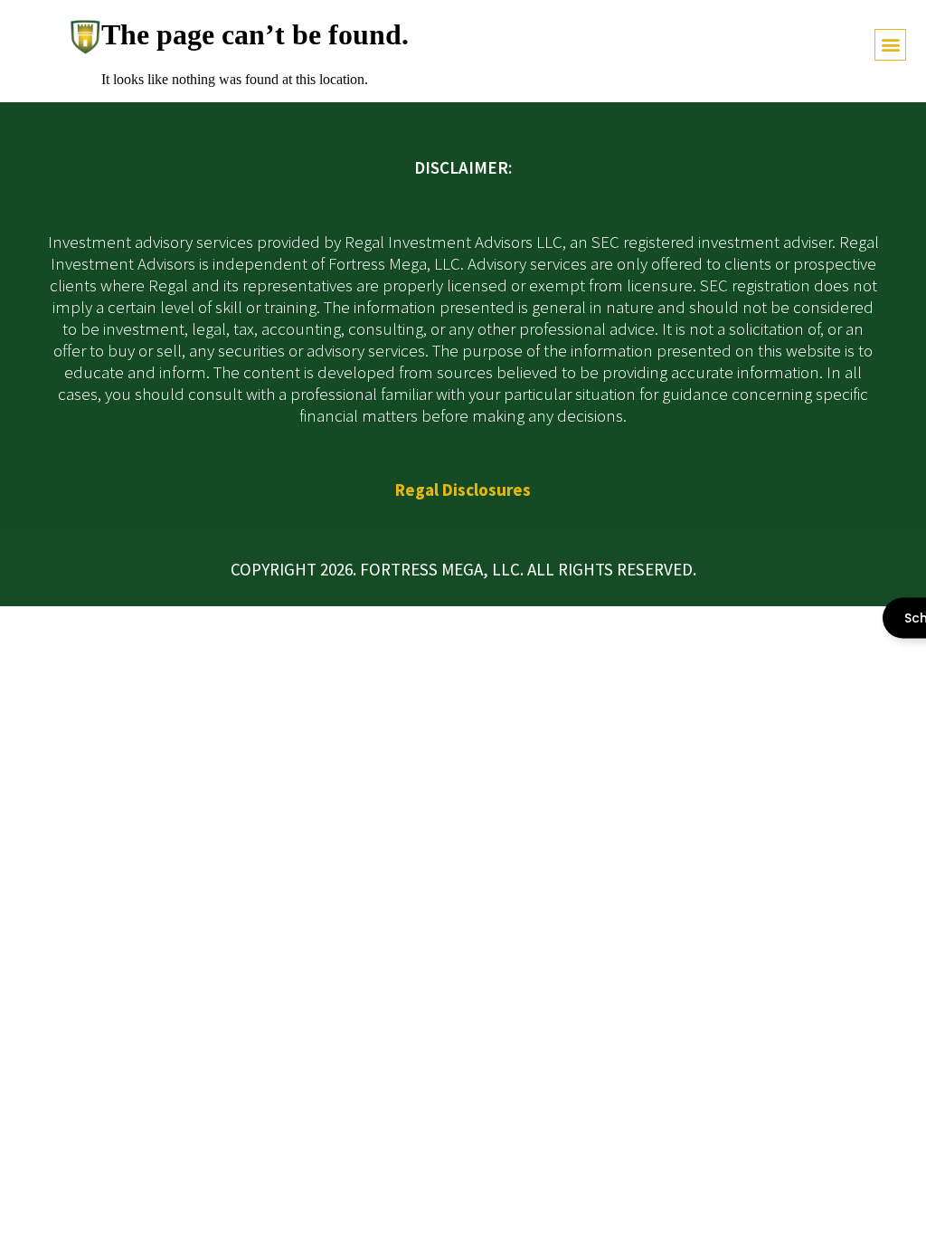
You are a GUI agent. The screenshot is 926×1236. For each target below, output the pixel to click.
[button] (890, 45)
